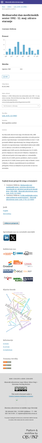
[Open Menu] (2, 2)
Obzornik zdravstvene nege (14, 2)
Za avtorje (6, 347)
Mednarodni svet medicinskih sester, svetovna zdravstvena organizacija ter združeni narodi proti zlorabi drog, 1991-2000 (21, 188)
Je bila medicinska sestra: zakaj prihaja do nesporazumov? (22, 196)
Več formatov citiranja (10, 106)
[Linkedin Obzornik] (6, 240)
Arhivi (9, 7)
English (5, 211)
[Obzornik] (13, 240)
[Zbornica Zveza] (21, 404)
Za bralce (6, 344)
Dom (3, 7)
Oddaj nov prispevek (11, 223)
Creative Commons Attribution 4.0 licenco (21, 396)
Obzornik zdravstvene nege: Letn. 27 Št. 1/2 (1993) (21, 198)
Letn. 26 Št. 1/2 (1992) (20, 7)
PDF (6, 77)
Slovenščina (7, 214)
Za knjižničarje (7, 350)
